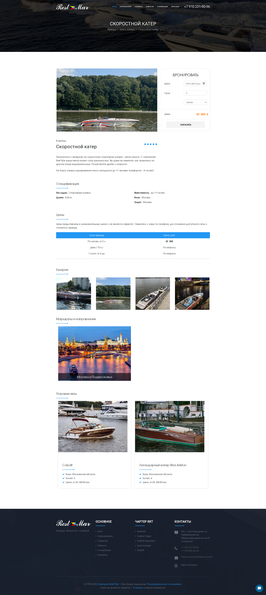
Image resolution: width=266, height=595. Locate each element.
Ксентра (138, 587)
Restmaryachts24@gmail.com (197, 556)
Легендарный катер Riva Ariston (162, 465)
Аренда (112, 29)
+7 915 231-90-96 (190, 547)
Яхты (114, 6)
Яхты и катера (127, 29)
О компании (162, 6)
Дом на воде (144, 545)
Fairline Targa (144, 536)
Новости (150, 6)
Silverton (141, 531)
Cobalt (67, 465)
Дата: (167, 83)
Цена (167, 114)
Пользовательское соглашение (164, 584)
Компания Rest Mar (108, 584)
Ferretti (140, 550)
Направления (125, 6)
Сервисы (138, 6)
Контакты (175, 6)
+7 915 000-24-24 (190, 550)
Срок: (167, 93)
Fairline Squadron (146, 540)
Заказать (185, 124)
